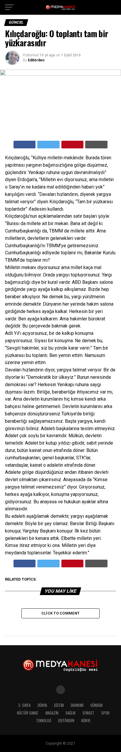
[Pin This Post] (72, 144)
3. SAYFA (24, 705)
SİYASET (88, 713)
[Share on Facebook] (25, 144)
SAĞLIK (70, 713)
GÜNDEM (96, 705)
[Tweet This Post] (48, 144)
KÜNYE (85, 720)
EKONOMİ (77, 705)
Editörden (36, 60)
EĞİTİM (59, 705)
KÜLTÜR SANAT (27, 713)
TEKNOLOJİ (43, 720)
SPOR (105, 713)
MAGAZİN (52, 713)
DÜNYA (42, 705)
